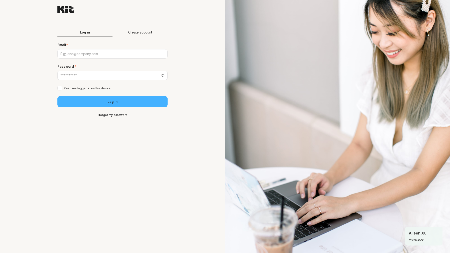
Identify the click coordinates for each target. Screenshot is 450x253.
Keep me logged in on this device (87, 88)
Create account (140, 32)
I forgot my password (113, 115)
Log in (113, 102)
